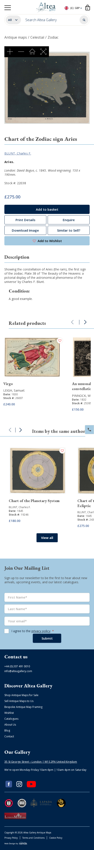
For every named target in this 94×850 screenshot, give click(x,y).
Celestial (37, 37)
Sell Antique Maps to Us (18, 701)
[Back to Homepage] (46, 7)
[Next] (85, 322)
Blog (7, 730)
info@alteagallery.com (18, 671)
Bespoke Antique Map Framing (23, 707)
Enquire (69, 220)
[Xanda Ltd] (16, 844)
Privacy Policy (11, 837)
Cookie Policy (55, 837)
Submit (47, 638)
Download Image (25, 230)
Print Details (25, 220)
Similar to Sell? (68, 230)
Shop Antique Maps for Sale (21, 695)
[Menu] (7, 7)
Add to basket (47, 209)
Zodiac (53, 37)
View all (47, 538)
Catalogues (11, 719)
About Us (10, 724)
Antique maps (15, 37)
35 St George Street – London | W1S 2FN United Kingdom (40, 762)
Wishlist (9, 713)
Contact (9, 736)
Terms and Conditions (33, 837)
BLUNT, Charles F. (17, 153)
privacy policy (40, 631)
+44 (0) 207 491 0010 (17, 666)
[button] (47, 240)
